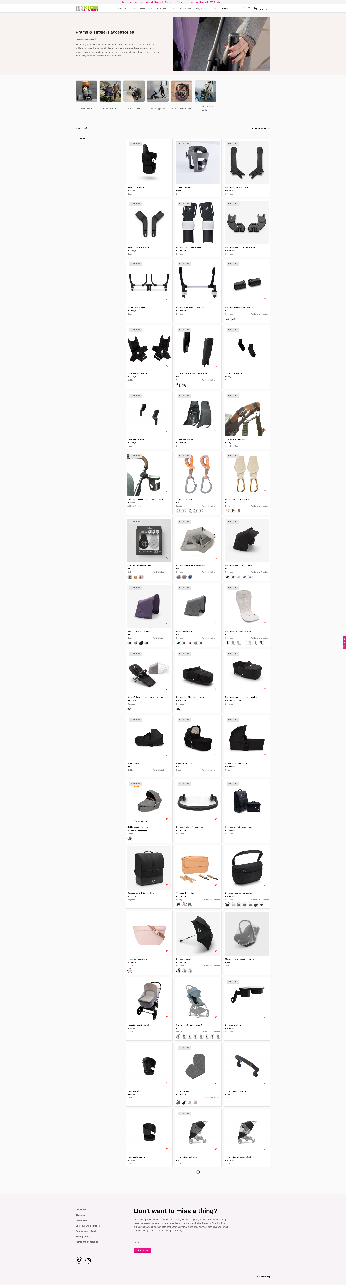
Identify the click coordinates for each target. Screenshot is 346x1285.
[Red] (158, 775)
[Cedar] (184, 775)
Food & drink (185, 9)
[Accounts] (261, 8)
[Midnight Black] (227, 577)
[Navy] (152, 775)
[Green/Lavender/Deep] (195, 511)
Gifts (214, 9)
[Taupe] (164, 775)
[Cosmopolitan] (195, 775)
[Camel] (184, 906)
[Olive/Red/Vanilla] (201, 511)
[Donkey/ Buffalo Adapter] (233, 319)
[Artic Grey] (239, 643)
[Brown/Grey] (141, 577)
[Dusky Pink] (250, 906)
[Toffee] (135, 775)
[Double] (184, 385)
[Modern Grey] (129, 840)
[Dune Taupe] (244, 643)
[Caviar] (190, 775)
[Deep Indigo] (261, 643)
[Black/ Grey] (129, 577)
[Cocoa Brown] (261, 906)
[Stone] (190, 1038)
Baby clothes (201, 9)
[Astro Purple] (129, 643)
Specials (224, 9)
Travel (133, 9)
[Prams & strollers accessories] (87, 8)
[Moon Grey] (256, 643)
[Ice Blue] (190, 577)
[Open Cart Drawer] (267, 8)
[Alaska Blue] (190, 1104)
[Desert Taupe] (135, 643)
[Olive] (169, 775)
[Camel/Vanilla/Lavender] (184, 511)
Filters (79, 128)
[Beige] (227, 511)
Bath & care (162, 9)
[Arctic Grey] (178, 577)
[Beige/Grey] (135, 577)
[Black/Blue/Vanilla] (190, 511)
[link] (86, 96)
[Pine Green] (233, 643)
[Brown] (239, 511)
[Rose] (129, 972)
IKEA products (169, 2)
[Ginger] (146, 775)
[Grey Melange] (244, 577)
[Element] (227, 775)
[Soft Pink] (184, 577)
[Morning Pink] (190, 643)
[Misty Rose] (195, 1104)
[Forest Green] (233, 577)
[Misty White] (239, 577)
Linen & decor (146, 9)
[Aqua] (141, 775)
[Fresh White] (250, 643)
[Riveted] (178, 775)
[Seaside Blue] (184, 972)
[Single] (178, 385)
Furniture (122, 9)
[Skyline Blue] (250, 577)
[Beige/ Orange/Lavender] (178, 511)
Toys (174, 9)
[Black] (233, 511)
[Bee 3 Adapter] (227, 319)
